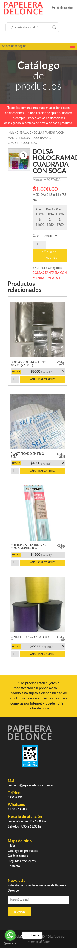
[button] (23, 155)
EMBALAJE (24, 132)
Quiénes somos (18, 856)
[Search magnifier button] (54, 27)
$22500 (47, 646)
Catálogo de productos (23, 851)
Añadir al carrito (49, 255)
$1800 (47, 463)
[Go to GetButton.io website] (10, 943)
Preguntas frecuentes (22, 861)
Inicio (11, 132)
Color (36, 235)
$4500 (47, 555)
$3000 (47, 371)
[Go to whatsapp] (10, 935)
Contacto (14, 866)
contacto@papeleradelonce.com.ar (30, 785)
